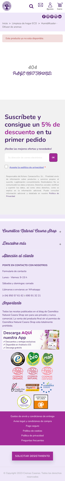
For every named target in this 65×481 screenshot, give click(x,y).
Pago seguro (32, 425)
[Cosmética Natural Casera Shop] (7, 6)
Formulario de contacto (14, 271)
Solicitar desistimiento (32, 456)
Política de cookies (32, 430)
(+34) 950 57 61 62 (13, 295)
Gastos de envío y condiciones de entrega (32, 416)
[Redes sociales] (52, 16)
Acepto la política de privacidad (26, 167)
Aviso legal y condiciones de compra (32, 421)
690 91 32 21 (33, 295)
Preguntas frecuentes (32, 440)
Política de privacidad (32, 435)
